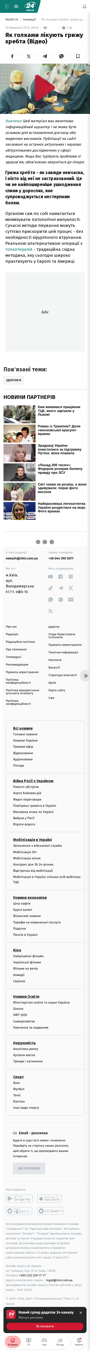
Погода (18, 765)
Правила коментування (65, 644)
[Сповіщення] (84, 6)
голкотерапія (19, 249)
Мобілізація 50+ (25, 852)
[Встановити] (45, 1320)
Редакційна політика (20, 641)
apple (50, 1198)
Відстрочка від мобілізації (33, 871)
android (19, 1198)
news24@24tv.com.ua (22, 558)
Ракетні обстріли (26, 787)
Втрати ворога (24, 824)
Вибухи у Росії (23, 818)
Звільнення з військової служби (37, 846)
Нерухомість (24, 1043)
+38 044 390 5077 (60, 558)
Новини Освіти (26, 996)
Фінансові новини (27, 916)
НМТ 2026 (20, 1015)
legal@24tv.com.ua (59, 1280)
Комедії (18, 975)
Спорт (18, 1077)
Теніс (17, 1095)
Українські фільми (27, 962)
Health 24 (12, 19)
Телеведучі (13, 657)
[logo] (30, 6)
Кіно (17, 950)
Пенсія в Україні (25, 935)
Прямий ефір (23, 747)
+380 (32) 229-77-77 (32, 1275)
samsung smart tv (50, 1211)
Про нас (11, 626)
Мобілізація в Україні (32, 840)
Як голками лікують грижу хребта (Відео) (63, 19)
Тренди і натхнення (28, 1061)
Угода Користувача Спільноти (61, 636)
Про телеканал (16, 649)
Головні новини (25, 734)
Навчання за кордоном (30, 1027)
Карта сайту (56, 690)
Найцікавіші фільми (28, 956)
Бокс (16, 1083)
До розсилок (29, 1168)
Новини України (25, 740)
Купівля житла (24, 1055)
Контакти (54, 660)
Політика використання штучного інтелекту (22, 692)
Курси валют (22, 910)
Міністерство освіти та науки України (41, 1002)
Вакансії (54, 667)
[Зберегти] (77, 56)
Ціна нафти (21, 903)
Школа (18, 1009)
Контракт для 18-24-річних (33, 864)
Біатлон (19, 1101)
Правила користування (22, 672)
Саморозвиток (24, 1021)
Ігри (51, 698)
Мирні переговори (27, 799)
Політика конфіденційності (18, 681)
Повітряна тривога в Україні (34, 806)
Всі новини (23, 728)
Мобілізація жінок (27, 858)
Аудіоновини (23, 759)
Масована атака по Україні (33, 812)
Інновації (30, 19)
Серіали (19, 981)
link (50, 577)
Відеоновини (23, 753)
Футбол (18, 1089)
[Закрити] (80, 1312)
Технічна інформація (63, 652)
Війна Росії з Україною (33, 781)
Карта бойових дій (27, 793)
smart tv (19, 1211)
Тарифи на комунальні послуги (37, 922)
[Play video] (45, 88)
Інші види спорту (26, 1108)
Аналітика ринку (25, 1049)
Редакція (12, 634)
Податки (19, 929)
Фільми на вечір (25, 968)
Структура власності (62, 675)
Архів (52, 682)
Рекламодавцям (17, 664)
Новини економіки (30, 897)
